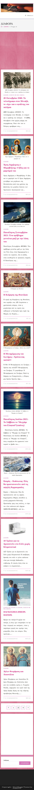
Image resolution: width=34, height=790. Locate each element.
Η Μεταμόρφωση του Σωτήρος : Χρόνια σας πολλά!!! (13, 357)
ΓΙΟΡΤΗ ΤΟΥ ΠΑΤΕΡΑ (9, 607)
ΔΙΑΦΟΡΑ (6, 95)
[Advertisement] (17, 51)
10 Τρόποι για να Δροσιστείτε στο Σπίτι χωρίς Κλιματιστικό (16, 544)
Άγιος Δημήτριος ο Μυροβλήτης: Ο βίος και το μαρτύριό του (16, 168)
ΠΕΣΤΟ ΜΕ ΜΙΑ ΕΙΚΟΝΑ (17, 95)
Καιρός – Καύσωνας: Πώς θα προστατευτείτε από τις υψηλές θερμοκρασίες (15, 484)
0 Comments (11, 131)
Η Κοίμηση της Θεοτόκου (15, 295)
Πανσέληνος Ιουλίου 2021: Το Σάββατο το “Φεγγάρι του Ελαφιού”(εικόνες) (15, 422)
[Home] (1, 26)
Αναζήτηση (6, 760)
